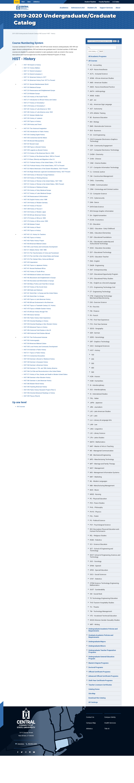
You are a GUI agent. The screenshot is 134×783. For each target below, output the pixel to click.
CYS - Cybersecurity (97, 198)
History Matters (32, 68)
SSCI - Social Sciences (98, 574)
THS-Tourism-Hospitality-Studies (102, 603)
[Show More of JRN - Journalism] (88, 407)
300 (92, 363)
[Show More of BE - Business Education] (88, 117)
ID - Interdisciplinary (97, 385)
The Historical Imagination (35, 128)
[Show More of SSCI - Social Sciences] (88, 574)
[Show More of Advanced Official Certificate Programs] (87, 676)
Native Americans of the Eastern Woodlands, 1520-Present (46, 169)
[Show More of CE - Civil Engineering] (88, 135)
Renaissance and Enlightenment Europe (39, 90)
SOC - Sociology (95, 561)
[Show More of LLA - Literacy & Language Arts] (88, 420)
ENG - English (95, 261)
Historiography (31, 340)
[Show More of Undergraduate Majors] (87, 641)
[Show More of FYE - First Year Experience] (88, 319)
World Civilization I (33, 71)
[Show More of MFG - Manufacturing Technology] (88, 459)
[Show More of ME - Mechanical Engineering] (88, 455)
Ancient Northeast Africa (34, 268)
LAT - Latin (93, 416)
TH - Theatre (94, 607)
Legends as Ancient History (36, 150)
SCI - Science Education (98, 544)
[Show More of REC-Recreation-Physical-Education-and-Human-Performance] (88, 529)
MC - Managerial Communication (101, 451)
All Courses (43, 33)
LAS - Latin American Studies (100, 411)
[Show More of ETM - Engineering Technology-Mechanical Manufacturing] (88, 296)
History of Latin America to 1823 (37, 109)
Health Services (110, 723)
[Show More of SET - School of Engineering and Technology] (88, 548)
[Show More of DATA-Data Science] (88, 206)
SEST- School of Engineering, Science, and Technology (105, 556)
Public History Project (34, 240)
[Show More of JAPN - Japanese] (88, 402)
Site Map (92, 693)
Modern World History (34, 384)
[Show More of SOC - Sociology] (88, 561)
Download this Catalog (97, 698)
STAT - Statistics (96, 579)
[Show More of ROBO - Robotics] (88, 540)
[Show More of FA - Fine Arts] (88, 306)
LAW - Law (93, 424)
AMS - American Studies (98, 83)
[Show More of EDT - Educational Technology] (88, 252)
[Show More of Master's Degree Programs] (87, 663)
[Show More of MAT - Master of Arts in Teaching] (88, 446)
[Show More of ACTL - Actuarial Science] (88, 74)
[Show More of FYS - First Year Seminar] (88, 324)
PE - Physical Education (98, 499)
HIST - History (95, 350)
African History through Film (36, 312)
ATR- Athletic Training (97, 113)
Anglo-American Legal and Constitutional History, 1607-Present (47, 172)
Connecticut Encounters (34, 356)
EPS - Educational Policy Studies (101, 278)
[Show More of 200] (90, 359)
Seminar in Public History (35, 350)
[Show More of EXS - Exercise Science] (88, 302)
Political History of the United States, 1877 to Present (44, 165)
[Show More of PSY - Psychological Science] (88, 525)
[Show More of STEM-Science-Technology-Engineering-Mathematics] (88, 583)
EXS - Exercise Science (98, 302)
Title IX (106, 729)
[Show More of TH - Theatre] (88, 607)
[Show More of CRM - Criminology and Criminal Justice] (88, 189)
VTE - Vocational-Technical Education (103, 616)
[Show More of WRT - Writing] (88, 624)
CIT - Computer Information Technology (104, 167)
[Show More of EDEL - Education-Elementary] (88, 233)
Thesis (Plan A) (32, 396)
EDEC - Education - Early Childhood (102, 228)
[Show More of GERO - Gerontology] (88, 337)
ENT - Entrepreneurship (98, 270)
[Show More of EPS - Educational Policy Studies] (88, 278)
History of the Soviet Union (35, 287)
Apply (17, 2)
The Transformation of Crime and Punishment (41, 253)
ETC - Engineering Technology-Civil (102, 287)
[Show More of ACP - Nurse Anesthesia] (88, 69)
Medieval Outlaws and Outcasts (37, 274)
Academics (64, 8)
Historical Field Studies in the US (37, 330)
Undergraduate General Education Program (101, 658)
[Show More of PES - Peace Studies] (88, 503)
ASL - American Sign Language (101, 104)
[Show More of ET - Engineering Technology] (88, 291)
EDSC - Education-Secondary (100, 248)
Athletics (36, 2)
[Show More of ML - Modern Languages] (88, 481)
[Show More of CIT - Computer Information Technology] (88, 167)
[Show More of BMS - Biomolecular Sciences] (88, 126)
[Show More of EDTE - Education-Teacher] (88, 256)
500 (92, 372)
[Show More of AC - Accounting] (88, 65)
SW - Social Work (96, 594)
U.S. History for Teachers (35, 234)
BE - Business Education (98, 117)
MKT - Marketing (96, 477)
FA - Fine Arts (94, 307)
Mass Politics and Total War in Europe (39, 284)
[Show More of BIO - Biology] (88, 122)
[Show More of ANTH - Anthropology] (88, 91)
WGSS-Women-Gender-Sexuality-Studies (105, 620)
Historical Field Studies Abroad (37, 333)
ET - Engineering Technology (100, 292)
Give (29, 2)
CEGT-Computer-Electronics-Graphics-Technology (104, 140)
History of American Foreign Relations (39, 175)
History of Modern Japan (35, 212)
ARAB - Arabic (95, 96)
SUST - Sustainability (97, 589)
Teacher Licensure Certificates (100, 685)
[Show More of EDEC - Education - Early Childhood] (88, 228)
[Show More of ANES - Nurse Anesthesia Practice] (88, 87)
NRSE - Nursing (95, 494)
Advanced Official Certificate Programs (103, 676)
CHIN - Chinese (95, 159)
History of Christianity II (34, 106)
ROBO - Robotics (96, 540)
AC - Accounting (96, 65)
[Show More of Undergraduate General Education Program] (87, 656)
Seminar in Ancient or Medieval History (39, 359)
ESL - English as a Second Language (103, 283)
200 (92, 359)
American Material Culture (35, 244)
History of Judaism (33, 118)
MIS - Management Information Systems (104, 472)
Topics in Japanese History (35, 265)
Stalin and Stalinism (33, 290)
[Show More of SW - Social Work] (88, 594)
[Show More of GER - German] (88, 333)
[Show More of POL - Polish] (88, 516)
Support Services (106, 8)
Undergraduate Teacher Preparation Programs (102, 651)
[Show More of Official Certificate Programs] (87, 671)
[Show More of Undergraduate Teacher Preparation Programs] (87, 650)
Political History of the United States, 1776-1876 (42, 162)
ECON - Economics (97, 220)
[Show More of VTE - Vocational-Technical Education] (88, 615)
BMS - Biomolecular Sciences (100, 126)
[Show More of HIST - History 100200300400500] (88, 350)
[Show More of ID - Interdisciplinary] (88, 385)
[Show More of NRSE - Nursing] (88, 494)
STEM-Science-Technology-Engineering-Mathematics (104, 584)
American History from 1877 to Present (39, 80)
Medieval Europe (32, 87)
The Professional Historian (35, 337)
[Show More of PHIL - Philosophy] (88, 507)
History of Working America (35, 178)
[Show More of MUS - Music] (88, 490)
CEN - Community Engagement (101, 146)
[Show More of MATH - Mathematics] (88, 442)
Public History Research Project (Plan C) (40, 390)
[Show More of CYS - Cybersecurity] (88, 198)
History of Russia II (33, 209)
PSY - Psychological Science (100, 525)
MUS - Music (94, 490)
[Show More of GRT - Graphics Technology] (88, 341)
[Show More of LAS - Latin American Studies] (88, 411)
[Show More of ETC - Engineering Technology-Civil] (88, 287)
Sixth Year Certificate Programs (100, 680)
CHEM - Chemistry (96, 154)
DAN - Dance (94, 202)
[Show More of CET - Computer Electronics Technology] (88, 150)
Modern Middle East (33, 115)
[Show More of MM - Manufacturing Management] (88, 485)
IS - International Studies (99, 394)
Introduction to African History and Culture (40, 100)
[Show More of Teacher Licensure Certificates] (87, 684)
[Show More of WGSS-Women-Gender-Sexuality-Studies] (88, 620)
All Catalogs (93, 702)
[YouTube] (34, 752)
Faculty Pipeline (104, 2)
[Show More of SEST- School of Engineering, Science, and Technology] (88, 555)
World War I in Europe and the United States (41, 293)
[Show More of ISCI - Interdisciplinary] (88, 389)
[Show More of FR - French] (88, 315)
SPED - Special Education (99, 570)
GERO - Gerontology (97, 337)
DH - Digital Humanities (98, 215)
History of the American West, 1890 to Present (42, 156)
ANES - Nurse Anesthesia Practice (102, 87)
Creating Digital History (34, 135)
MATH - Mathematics (97, 442)
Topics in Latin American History (37, 299)
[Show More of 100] (90, 354)
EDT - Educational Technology (100, 252)
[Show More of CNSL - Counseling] (88, 180)
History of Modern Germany (36, 202)
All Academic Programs (97, 56)
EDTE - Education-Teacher (99, 257)
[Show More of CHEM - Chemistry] (88, 154)
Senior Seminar (32, 315)
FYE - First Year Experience (99, 320)
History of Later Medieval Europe (37, 193)
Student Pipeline (90, 2)
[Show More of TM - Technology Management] (88, 611)
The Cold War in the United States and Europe (41, 256)
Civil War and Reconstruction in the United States (42, 371)
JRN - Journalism (96, 407)
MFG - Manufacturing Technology (102, 459)
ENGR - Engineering (97, 265)
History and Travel (32, 124)
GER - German (95, 333)
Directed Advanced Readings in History (39, 393)
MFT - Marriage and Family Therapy (102, 464)
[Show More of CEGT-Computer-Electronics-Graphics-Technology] (88, 139)
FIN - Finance (94, 311)
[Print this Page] (118, 41)
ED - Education (95, 224)
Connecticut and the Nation (35, 138)
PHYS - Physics (95, 512)
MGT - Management (97, 468)
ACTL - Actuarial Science (99, 74)
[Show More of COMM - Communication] (88, 185)
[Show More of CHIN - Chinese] (88, 158)
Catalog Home (94, 689)
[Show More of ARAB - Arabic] (88, 95)
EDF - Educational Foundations (101, 237)
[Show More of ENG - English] (88, 261)
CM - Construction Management (101, 176)
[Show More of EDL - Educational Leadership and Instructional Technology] (88, 241)
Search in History (32, 65)
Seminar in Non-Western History (37, 377)
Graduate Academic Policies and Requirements (101, 636)
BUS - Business (95, 131)
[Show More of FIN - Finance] (88, 311)
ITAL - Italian (94, 398)
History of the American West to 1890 (39, 153)
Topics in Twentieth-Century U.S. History (40, 305)
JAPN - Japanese (96, 403)
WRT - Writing (95, 624)
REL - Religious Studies (98, 536)
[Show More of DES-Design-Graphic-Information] (88, 211)
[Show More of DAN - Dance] (88, 202)
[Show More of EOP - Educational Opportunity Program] (88, 274)
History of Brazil (32, 227)
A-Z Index (116, 2)
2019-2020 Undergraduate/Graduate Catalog (25, 33)
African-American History (35, 215)
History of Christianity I (34, 103)
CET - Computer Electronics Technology (104, 150)
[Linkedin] (29, 752)
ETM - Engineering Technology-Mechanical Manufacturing (101, 297)
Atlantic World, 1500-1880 (35, 250)
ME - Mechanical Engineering (100, 455)
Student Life (92, 8)
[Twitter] (21, 752)
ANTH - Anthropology (97, 91)
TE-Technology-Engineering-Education (104, 598)
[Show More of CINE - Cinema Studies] (88, 163)
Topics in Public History (34, 353)
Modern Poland (32, 224)
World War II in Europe (34, 296)
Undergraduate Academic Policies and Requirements (103, 630)
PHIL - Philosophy (96, 507)
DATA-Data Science (97, 207)
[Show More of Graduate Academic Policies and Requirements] (87, 635)
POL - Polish (94, 516)
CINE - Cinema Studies (98, 163)
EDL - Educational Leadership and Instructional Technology (102, 243)
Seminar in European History (36, 362)
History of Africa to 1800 (35, 218)
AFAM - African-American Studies (102, 78)
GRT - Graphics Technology (99, 342)
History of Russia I (33, 206)
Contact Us (90, 717)
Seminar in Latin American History (37, 380)
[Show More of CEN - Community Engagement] (88, 145)
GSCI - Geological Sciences (100, 346)
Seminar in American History (36, 365)
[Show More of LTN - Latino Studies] (88, 437)
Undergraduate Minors (97, 646)
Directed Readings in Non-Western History (40, 324)
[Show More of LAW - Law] (88, 424)
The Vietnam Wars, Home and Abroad (39, 259)
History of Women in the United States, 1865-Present (44, 184)
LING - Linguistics (96, 429)
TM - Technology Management (101, 611)
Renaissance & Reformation (36, 196)
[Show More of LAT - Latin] (88, 415)
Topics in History (32, 121)
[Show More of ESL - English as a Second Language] (88, 283)
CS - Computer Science (98, 194)
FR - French (94, 315)
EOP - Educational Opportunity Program (104, 274)
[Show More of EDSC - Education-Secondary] (88, 248)
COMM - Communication (99, 185)
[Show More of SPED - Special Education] (88, 570)
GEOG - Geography (96, 328)
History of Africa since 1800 (36, 221)
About (118, 8)
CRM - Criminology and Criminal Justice (104, 189)
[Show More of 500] (90, 372)
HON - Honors (95, 376)
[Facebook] (17, 752)
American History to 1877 (35, 77)
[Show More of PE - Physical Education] (88, 498)
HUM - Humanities (96, 381)
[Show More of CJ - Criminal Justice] (88, 172)
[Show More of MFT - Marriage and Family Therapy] (88, 463)
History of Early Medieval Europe (37, 190)
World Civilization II (33, 74)
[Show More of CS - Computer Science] (88, 193)
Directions (21, 744)
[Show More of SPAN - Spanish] (88, 565)
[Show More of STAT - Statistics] (88, 579)
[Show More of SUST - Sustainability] (88, 589)
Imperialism (31, 262)
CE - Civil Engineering (97, 135)
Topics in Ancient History (35, 147)
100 (92, 355)
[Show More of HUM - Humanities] (88, 381)
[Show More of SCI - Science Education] (88, 544)
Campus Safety (110, 717)
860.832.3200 (32, 744)
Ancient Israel (31, 144)
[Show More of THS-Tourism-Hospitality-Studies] (88, 602)
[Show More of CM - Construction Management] (88, 176)
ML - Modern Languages (98, 481)
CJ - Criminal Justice (97, 172)
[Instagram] (25, 752)
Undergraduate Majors (97, 641)
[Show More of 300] (90, 363)
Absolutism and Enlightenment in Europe (40, 278)
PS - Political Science (97, 520)
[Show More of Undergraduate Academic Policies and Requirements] (87, 628)
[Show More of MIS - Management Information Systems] (88, 472)
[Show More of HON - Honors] (88, 376)
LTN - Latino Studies (97, 438)
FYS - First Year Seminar (98, 324)
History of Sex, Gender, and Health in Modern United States (45, 374)
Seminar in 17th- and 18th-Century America (40, 368)
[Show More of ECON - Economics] (88, 219)
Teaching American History (35, 387)
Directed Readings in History (36, 321)
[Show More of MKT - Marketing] (88, 477)
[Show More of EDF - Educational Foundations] (88, 237)
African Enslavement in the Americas (38, 302)
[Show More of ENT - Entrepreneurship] (88, 269)
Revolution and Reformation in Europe (39, 281)
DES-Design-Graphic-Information (101, 211)
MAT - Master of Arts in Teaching (101, 446)
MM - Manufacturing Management (102, 486)
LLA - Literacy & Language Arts (101, 420)
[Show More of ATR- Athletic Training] (88, 113)
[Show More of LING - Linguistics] (88, 429)
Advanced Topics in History (35, 327)
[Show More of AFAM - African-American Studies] (88, 78)
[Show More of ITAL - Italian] (88, 398)
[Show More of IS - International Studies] (88, 394)
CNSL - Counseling (96, 181)
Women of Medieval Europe (36, 187)
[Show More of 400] (90, 367)
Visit (23, 2)
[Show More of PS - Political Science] (88, 520)
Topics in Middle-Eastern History (37, 308)
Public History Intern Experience (37, 318)
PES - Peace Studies (97, 503)
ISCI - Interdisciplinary (98, 390)
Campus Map (91, 723)
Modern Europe (32, 93)
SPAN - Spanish (95, 566)
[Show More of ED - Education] (88, 224)
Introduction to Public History (36, 131)
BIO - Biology (94, 122)
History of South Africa (34, 271)
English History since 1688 (35, 199)
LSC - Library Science (97, 433)
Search (101, 51)
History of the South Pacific (35, 97)
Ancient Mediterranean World (36, 84)
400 (92, 368)
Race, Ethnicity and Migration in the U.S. (39, 159)
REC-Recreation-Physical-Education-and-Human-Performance (104, 530)
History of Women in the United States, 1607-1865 (43, 181)
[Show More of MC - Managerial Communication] (88, 450)
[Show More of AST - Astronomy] (88, 108)
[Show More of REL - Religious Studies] (88, 535)
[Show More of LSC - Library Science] (88, 433)
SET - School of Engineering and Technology (101, 550)
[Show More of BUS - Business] (88, 130)
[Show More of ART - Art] (88, 100)
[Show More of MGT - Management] (88, 468)
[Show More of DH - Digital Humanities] (88, 215)
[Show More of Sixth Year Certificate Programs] (87, 680)
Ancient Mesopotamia (34, 141)
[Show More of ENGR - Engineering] (88, 265)
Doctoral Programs (96, 667)
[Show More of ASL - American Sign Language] (88, 104)
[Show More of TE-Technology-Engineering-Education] (88, 598)
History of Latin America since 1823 (38, 112)
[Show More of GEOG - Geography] (88, 328)
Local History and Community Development (41, 247)
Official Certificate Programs (99, 672)
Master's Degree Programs (98, 663)
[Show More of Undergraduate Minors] (87, 646)
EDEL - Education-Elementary (100, 233)
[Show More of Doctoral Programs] (87, 667)
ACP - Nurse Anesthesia (98, 69)
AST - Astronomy (96, 109)
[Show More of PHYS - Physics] (88, 511)
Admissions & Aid (78, 8)
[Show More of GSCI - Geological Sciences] (88, 346)
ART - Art (93, 100)
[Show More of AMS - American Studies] (88, 82)
